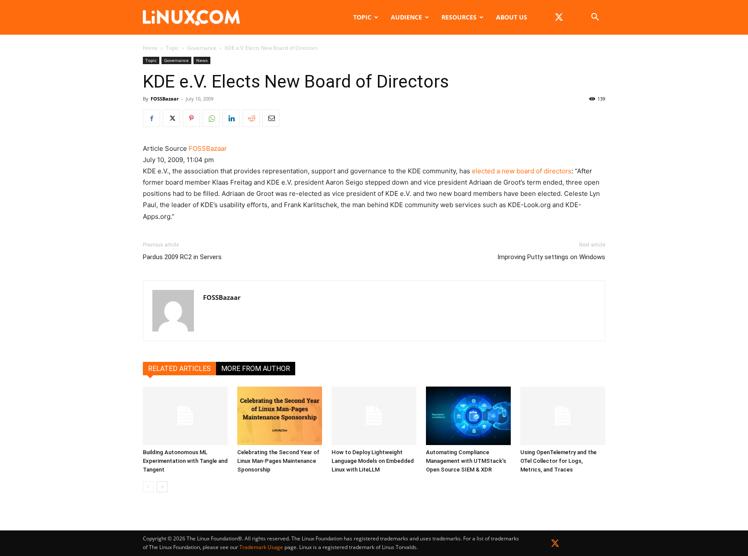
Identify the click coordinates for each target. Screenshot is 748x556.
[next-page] (162, 486)
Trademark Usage (261, 547)
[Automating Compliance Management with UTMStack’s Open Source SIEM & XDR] (468, 416)
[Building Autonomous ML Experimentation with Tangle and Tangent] (185, 416)
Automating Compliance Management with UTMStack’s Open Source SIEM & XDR (466, 461)
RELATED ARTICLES (179, 368)
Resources (459, 17)
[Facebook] (151, 118)
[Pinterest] (191, 118)
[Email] (271, 118)
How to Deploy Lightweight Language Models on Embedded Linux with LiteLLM (373, 461)
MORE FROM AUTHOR (255, 368)
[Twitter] (555, 545)
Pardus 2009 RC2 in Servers (182, 257)
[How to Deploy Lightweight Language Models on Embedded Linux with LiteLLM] (374, 416)
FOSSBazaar (165, 98)
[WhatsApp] (211, 118)
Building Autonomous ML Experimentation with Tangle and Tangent (185, 461)
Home (150, 48)
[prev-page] (148, 486)
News (202, 60)
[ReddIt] (251, 118)
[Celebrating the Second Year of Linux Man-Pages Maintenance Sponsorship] (279, 416)
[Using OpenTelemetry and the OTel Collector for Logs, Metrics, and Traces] (562, 416)
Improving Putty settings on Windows (551, 257)
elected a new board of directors (521, 171)
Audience (406, 17)
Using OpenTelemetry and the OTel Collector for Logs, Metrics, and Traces (558, 461)
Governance (201, 48)
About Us (511, 17)
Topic (362, 17)
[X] (558, 17)
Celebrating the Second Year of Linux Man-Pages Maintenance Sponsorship (278, 461)
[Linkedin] (231, 118)
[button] (594, 18)
